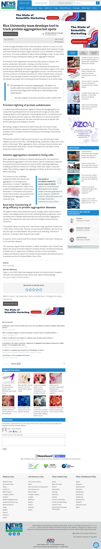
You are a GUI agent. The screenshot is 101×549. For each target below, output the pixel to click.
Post (4, 449)
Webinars (31, 500)
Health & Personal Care (10, 502)
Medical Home (24, 3)
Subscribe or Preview (83, 220)
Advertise (55, 494)
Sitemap (54, 492)
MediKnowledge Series (10, 500)
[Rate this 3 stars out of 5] (33, 289)
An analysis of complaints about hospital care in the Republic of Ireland (22, 350)
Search (54, 487)
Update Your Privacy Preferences (86, 533)
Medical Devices (8, 505)
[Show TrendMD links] (64, 363)
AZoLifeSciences (81, 505)
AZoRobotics (80, 492)
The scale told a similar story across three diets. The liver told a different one (90, 178)
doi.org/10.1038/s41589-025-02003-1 (16, 277)
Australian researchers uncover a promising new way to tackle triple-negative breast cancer (41, 412)
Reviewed (60, 42)
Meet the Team (57, 484)
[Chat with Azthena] (96, 545)
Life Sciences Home (40, 3)
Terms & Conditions (58, 500)
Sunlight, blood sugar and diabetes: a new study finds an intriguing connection (90, 96)
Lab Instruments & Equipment (38, 487)
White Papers (7, 492)
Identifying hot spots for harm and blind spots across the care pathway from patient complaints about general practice (33, 326)
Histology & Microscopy (54, 296)
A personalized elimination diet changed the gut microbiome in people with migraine (90, 154)
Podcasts (6, 515)
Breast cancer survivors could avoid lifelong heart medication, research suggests (57, 389)
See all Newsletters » (75, 247)
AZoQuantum (80, 500)
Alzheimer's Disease (83, 228)
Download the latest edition (48, 201)
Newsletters (56, 489)
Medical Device (81, 237)
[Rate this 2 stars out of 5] (30, 289)
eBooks (5, 510)
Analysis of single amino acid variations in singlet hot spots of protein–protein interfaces (27, 338)
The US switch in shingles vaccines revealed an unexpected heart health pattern (90, 84)
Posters (5, 512)
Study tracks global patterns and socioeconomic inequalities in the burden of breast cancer (40, 390)
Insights (5, 497)
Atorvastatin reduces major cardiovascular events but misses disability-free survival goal (89, 73)
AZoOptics (79, 489)
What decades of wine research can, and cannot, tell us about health (25, 388)
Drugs (5, 507)
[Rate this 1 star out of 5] (27, 289)
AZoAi (78, 507)
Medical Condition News (37, 296)
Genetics (79, 218)
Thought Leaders (8, 494)
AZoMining (79, 497)
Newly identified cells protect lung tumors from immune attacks (57, 410)
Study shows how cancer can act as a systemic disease (24, 410)
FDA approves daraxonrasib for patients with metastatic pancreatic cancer (9, 389)
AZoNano (79, 484)
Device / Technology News (18, 296)
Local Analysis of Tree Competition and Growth (15, 355)
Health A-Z (6, 489)
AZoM (78, 482)
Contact (54, 497)
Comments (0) (7, 299)
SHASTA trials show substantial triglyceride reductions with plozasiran (89, 190)
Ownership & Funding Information (59, 508)
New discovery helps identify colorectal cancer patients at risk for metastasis (9, 411)
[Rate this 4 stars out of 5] (37, 289)
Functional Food (8, 484)
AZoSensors (80, 494)
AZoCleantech (80, 487)
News (4, 487)
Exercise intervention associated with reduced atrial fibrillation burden (90, 165)
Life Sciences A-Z (33, 489)
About (54, 482)
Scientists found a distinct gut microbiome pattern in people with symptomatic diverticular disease (90, 60)
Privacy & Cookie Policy (59, 502)
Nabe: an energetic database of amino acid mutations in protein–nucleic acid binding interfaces (29, 333)
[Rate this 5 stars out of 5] (40, 289)
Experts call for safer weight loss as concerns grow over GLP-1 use (89, 201)
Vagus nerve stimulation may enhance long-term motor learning (90, 107)
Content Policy (56, 505)
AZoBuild (79, 502)
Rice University (8, 39)
